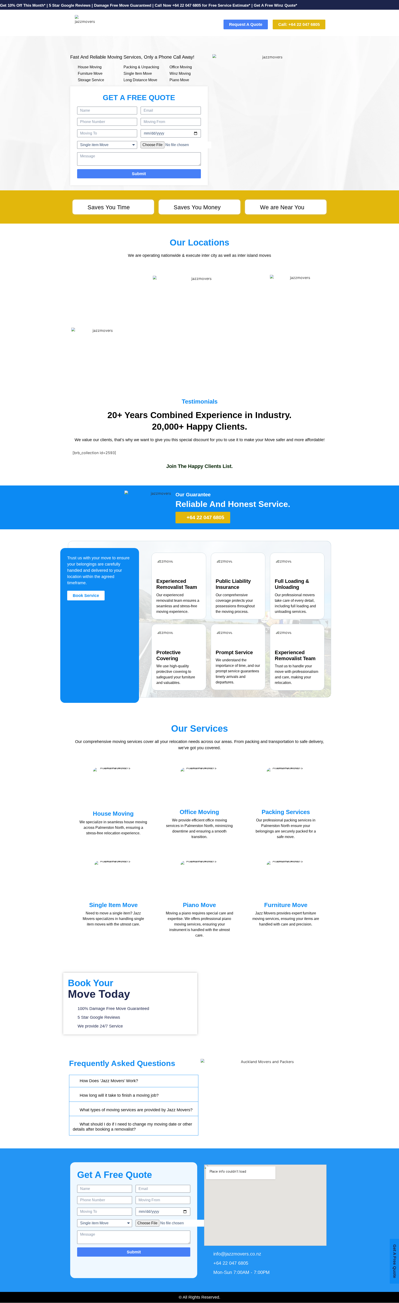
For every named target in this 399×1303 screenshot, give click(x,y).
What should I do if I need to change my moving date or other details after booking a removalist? (132, 1127)
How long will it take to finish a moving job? (119, 1095)
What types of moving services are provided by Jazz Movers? (136, 1110)
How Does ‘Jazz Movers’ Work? (109, 1080)
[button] (133, 1081)
